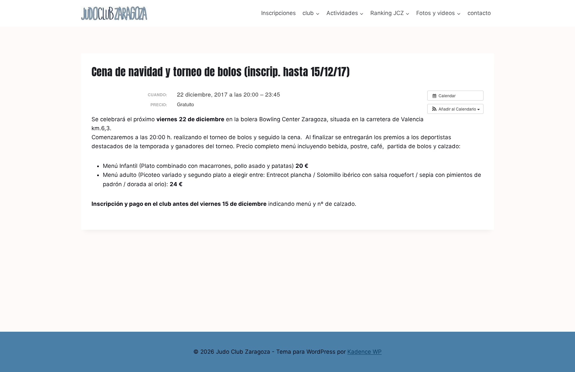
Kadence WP (364, 351)
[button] (455, 109)
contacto (479, 13)
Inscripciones (278, 13)
